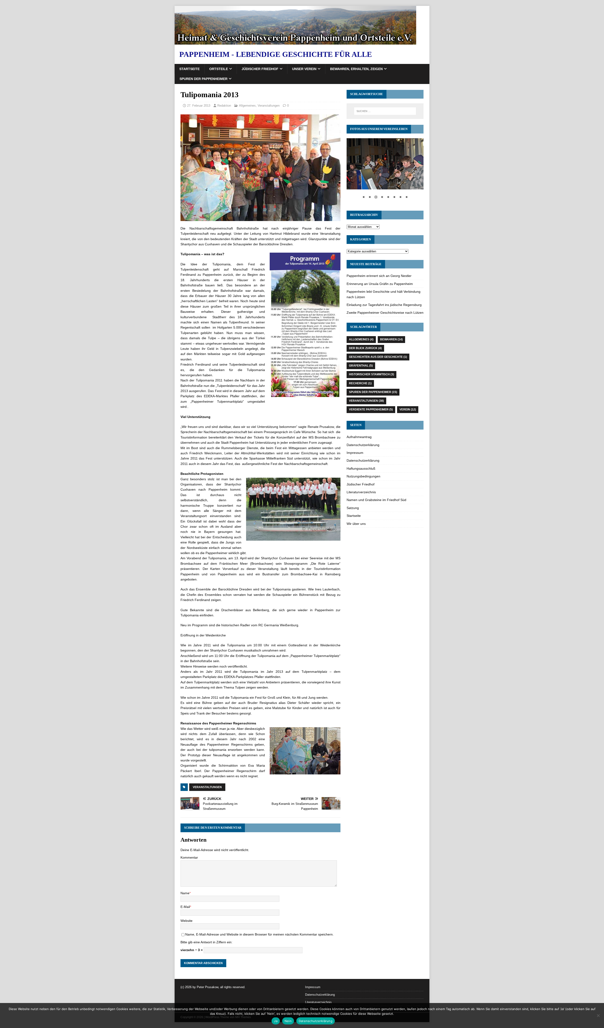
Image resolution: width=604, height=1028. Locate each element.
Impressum (355, 453)
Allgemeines (247, 105)
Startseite (189, 69)
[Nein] (598, 1015)
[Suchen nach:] (385, 111)
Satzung (353, 508)
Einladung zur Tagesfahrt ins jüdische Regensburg (384, 305)
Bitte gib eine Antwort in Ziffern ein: (206, 942)
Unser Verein (304, 69)
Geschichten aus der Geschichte (378, 357)
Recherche (360, 383)
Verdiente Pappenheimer (371, 409)
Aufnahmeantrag (359, 437)
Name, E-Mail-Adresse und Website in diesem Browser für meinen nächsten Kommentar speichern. (259, 934)
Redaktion (224, 105)
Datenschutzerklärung (363, 445)
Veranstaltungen (269, 105)
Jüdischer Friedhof (260, 69)
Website (186, 921)
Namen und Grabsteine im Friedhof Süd (376, 500)
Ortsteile (218, 69)
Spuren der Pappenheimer (203, 79)
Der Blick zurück (365, 348)
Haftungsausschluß (361, 468)
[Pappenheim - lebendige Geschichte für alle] (295, 42)
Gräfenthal (361, 365)
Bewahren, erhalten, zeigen (356, 69)
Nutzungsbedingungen (363, 476)
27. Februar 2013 (198, 105)
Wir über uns (356, 524)
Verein (407, 409)
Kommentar (189, 857)
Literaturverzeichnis (361, 492)
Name (184, 893)
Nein (288, 1021)
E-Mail (185, 907)
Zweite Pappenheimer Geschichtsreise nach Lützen (385, 312)
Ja (275, 1021)
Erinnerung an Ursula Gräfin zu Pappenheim (380, 284)
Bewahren (391, 339)
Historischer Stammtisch (371, 374)
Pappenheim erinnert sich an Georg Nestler (379, 276)
